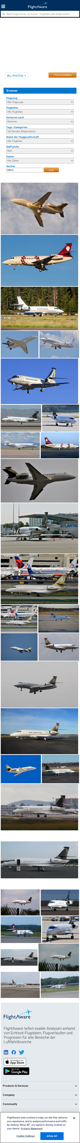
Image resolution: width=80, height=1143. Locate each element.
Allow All (52, 1136)
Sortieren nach (15, 117)
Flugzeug (11, 98)
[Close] (74, 1118)
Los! (51, 170)
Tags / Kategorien (16, 127)
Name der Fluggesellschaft (22, 137)
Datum (10, 156)
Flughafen (12, 107)
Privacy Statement (31, 1128)
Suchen (10, 166)
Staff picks (12, 146)
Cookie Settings (25, 1136)
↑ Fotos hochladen (62, 75)
